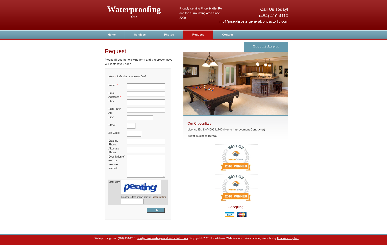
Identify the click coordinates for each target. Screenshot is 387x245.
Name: (113, 85)
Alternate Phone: (113, 150)
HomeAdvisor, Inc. (288, 238)
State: (111, 125)
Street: (112, 101)
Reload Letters (159, 197)
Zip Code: (114, 132)
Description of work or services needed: (116, 162)
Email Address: (114, 95)
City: (111, 117)
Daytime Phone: (113, 142)
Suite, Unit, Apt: (115, 111)
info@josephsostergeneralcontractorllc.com (253, 21)
